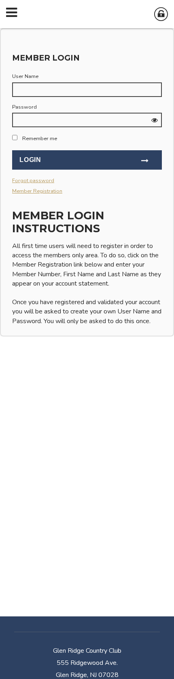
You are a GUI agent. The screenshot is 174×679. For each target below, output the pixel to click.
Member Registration (37, 191)
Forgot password (33, 180)
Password (24, 107)
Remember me (39, 138)
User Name (25, 76)
